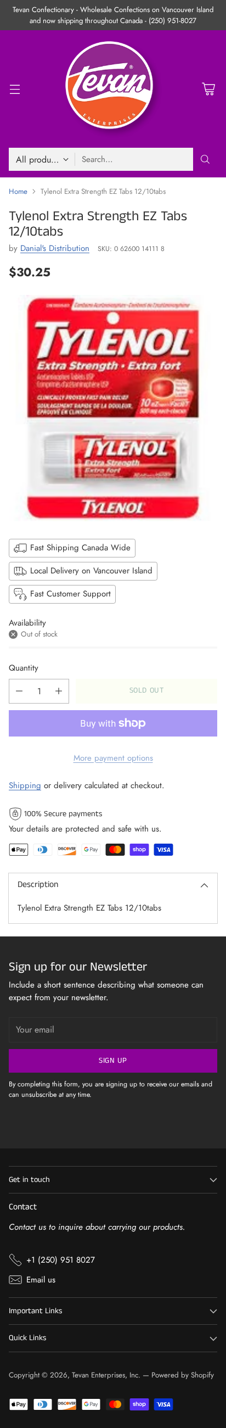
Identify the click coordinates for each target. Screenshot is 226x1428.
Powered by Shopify (182, 1375)
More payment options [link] (113, 758)
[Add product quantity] (59, 691)
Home (18, 191)
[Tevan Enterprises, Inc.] (113, 89)
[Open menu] (14, 89)
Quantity (23, 668)
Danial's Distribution (54, 248)
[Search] (205, 159)
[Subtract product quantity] (19, 691)
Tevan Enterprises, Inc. (106, 1375)
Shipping (25, 785)
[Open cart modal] (208, 89)
